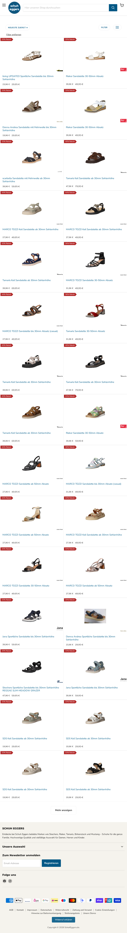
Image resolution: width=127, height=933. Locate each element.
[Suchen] (113, 7)
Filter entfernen (13, 34)
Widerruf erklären (63, 919)
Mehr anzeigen (63, 810)
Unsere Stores (89, 913)
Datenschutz (46, 910)
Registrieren (51, 863)
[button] (117, 27)
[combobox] (66, 7)
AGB (11, 910)
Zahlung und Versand (82, 910)
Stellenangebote (72, 913)
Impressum (32, 910)
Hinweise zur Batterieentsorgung (46, 913)
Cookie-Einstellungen (105, 910)
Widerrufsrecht (62, 910)
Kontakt (20, 910)
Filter (104, 27)
